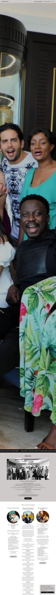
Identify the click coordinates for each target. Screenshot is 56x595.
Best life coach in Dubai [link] (38, 1)
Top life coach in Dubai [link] (47, 1)
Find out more (28, 498)
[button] (53, 1)
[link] (5, 1)
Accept (47, 592)
